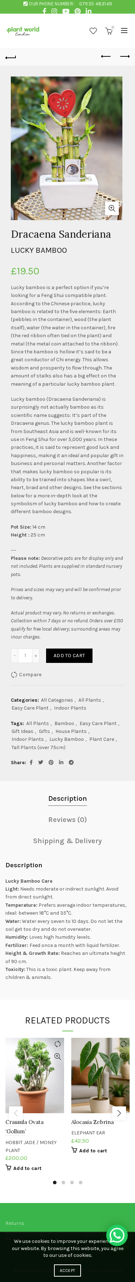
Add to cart (69, 655)
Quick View (57, 1056)
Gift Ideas (22, 731)
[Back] (11, 57)
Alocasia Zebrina (92, 1122)
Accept (68, 1270)
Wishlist (93, 30)
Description (67, 798)
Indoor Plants (70, 708)
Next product (124, 57)
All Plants (89, 700)
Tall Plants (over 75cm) (39, 747)
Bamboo (64, 723)
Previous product (106, 57)
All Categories (57, 700)
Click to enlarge (112, 208)
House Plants (71, 731)
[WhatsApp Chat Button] (117, 1235)
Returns (14, 1223)
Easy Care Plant (30, 708)
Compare (30, 675)
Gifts (44, 731)
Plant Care (101, 739)
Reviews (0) (67, 820)
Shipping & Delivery (67, 841)
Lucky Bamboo (66, 739)
